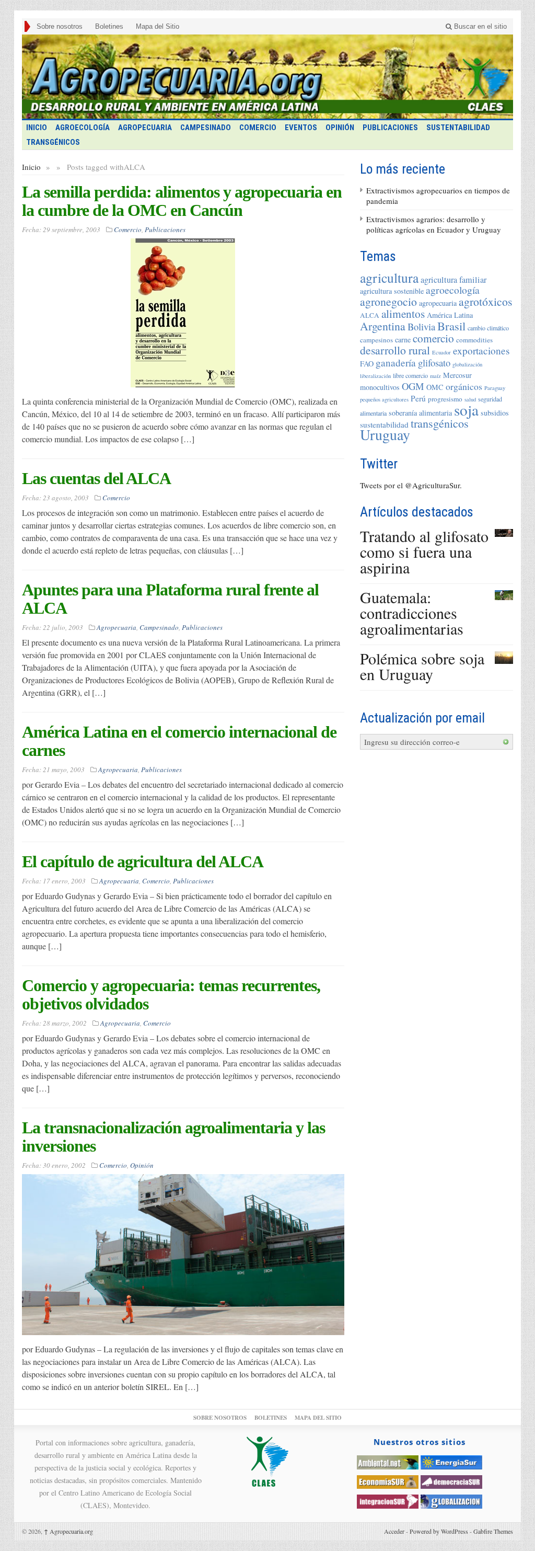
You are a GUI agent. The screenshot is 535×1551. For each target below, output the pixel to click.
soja (466, 409)
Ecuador (441, 352)
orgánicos (464, 386)
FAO (367, 364)
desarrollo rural (395, 350)
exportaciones (481, 350)
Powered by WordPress (439, 1531)
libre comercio (410, 375)
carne (403, 339)
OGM (413, 386)
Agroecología (82, 127)
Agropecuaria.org (68, 1531)
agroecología (453, 290)
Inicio (31, 167)
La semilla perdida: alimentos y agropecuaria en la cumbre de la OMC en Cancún (182, 201)
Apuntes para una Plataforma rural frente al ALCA (170, 598)
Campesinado (205, 127)
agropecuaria (438, 303)
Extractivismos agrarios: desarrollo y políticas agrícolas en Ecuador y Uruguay (433, 224)
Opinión (339, 127)
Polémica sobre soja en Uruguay (422, 666)
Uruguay (385, 434)
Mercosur (457, 375)
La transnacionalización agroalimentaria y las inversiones (173, 1136)
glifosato (434, 362)
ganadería (396, 362)
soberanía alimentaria (420, 413)
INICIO (36, 127)
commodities (474, 339)
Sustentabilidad (458, 127)
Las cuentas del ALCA (96, 478)
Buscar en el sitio (479, 26)
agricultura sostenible (392, 291)
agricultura (389, 277)
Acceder (394, 1531)
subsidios (495, 413)
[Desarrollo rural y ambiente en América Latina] (267, 77)
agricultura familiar (453, 279)
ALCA (369, 315)
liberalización (375, 376)
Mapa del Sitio (157, 26)
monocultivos (380, 387)
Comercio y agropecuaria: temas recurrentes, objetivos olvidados (171, 994)
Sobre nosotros (60, 26)
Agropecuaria (145, 127)
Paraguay (494, 388)
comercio (433, 338)
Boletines (109, 26)
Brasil (451, 326)
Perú (418, 398)
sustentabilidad (384, 424)
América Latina (450, 315)
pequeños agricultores (384, 399)
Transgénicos (53, 142)
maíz (435, 376)
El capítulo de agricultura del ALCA (142, 861)
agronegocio (388, 301)
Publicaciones (390, 127)
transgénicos (440, 423)
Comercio (257, 127)
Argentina (382, 326)
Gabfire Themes (493, 1531)
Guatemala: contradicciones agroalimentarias (411, 613)
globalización (467, 364)
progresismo (445, 399)
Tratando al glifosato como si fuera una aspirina (424, 551)
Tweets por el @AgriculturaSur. (411, 485)
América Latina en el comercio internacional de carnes (179, 741)
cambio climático (488, 328)
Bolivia (421, 326)
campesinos (376, 339)
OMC (435, 387)
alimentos (403, 313)
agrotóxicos (485, 301)
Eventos (301, 127)
